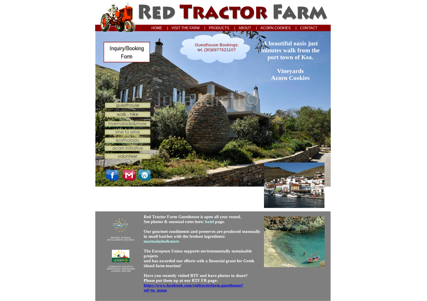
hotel (209, 221)
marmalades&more (161, 241)
